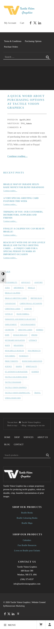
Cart (22, 23)
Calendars (27, 540)
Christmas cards (12, 309)
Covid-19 (9, 314)
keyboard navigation (15, 340)
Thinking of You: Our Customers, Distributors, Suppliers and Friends (23, 215)
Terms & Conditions (12, 41)
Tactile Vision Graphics (16, 387)
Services (28, 437)
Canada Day (10, 303)
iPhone (34, 335)
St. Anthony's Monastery (16, 372)
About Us (42, 437)
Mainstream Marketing (15, 606)
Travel (37, 393)
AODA (7, 288)
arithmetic (19, 288)
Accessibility (11, 282)
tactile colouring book (16, 377)
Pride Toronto (11, 361)
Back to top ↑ (12, 425)
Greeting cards (25, 330)
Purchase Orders (11, 47)
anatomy (38, 282)
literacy (33, 340)
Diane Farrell (22, 314)
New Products (34, 351)
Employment (11, 324)
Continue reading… (17, 156)
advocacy (25, 282)
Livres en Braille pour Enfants (27, 550)
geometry (9, 330)
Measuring (19, 345)
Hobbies (39, 330)
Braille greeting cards (16, 298)
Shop (17, 437)
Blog (7, 444)
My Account (10, 23)
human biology (20, 335)
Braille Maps (27, 523)
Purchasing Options (33, 41)
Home (7, 437)
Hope (7, 335)
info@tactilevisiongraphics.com (27, 584)
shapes (19, 366)
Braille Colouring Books (27, 518)
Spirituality (31, 366)
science (8, 366)
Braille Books (27, 512)
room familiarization (32, 361)
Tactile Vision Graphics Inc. (17, 393)
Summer (35, 372)
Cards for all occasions (31, 303)
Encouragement (28, 324)
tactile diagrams (13, 382)
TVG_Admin (26, 123)
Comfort (28, 309)
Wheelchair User (13, 398)
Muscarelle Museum (14, 351)
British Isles (36, 298)
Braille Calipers (12, 293)
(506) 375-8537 (27, 579)
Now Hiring (10, 356)
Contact (19, 444)
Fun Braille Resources (27, 545)
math (7, 345)
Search (47, 455)
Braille (31, 288)
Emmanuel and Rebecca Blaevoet (20, 319)
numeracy (23, 356)
